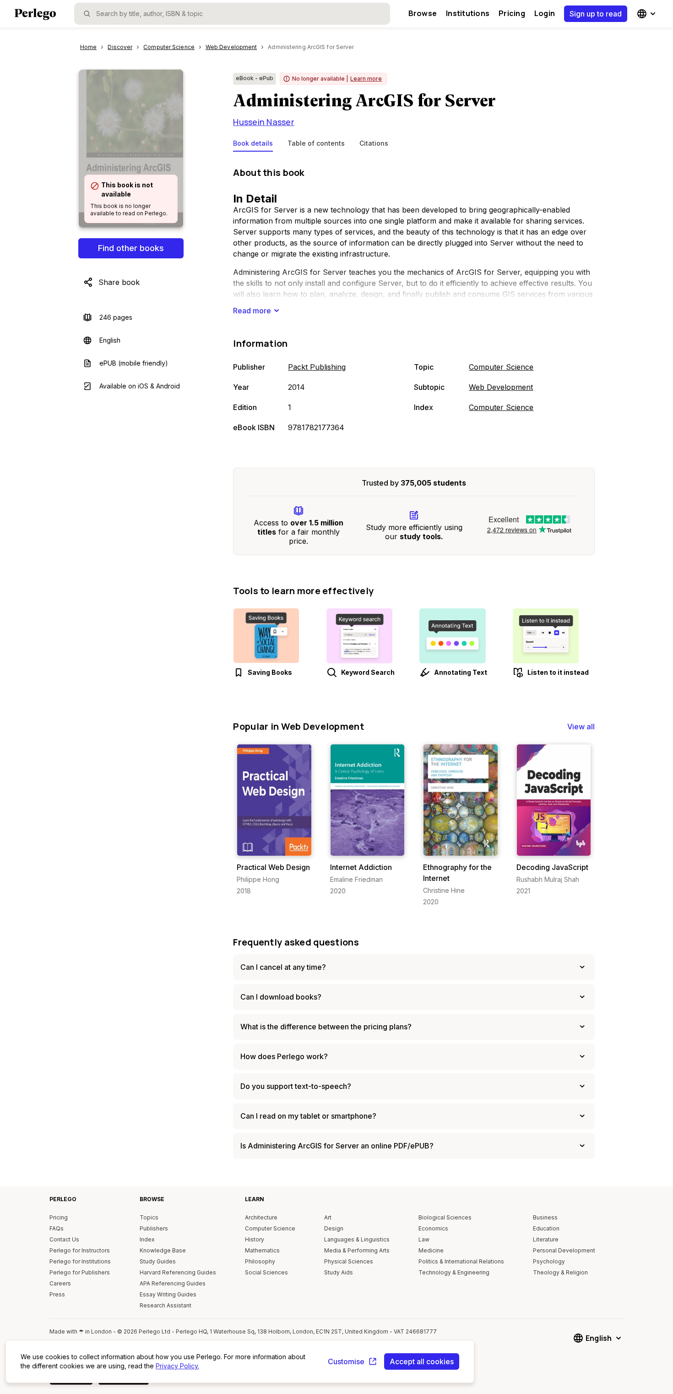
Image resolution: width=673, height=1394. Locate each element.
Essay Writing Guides (168, 1294)
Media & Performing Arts (357, 1250)
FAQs (56, 1228)
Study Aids (338, 1272)
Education (546, 1228)
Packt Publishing (317, 367)
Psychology (549, 1261)
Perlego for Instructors (79, 1250)
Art (327, 1217)
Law (423, 1239)
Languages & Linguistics (357, 1239)
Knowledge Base (163, 1250)
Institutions (467, 13)
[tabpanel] (414, 300)
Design (333, 1228)
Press (57, 1294)
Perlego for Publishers (79, 1272)
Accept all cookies (422, 1361)
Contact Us (64, 1239)
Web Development (501, 387)
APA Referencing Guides (173, 1283)
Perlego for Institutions (80, 1261)
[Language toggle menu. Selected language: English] (647, 13)
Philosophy (260, 1261)
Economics (433, 1228)
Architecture (261, 1217)
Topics (149, 1217)
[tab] (253, 145)
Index (147, 1239)
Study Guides (158, 1261)
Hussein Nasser (263, 121)
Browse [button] (422, 13)
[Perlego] (35, 15)
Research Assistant (165, 1305)
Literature (546, 1239)
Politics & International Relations (461, 1261)
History (254, 1239)
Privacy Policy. (177, 1366)
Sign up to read (596, 13)
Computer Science (501, 367)
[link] (274, 819)
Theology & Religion (560, 1272)
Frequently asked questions (296, 942)
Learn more (366, 78)
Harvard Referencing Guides (178, 1272)
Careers (60, 1283)
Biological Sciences (445, 1217)
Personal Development (564, 1250)
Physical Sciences (348, 1261)
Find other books (131, 248)
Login (544, 13)
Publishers (154, 1228)
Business (545, 1217)
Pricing (512, 13)
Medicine (431, 1250)
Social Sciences (266, 1272)
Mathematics (262, 1250)
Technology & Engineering (453, 1272)
